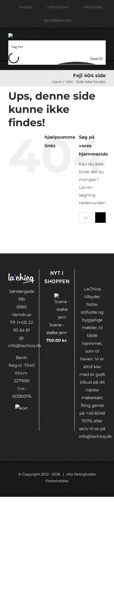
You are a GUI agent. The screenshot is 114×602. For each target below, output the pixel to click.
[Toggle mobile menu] (103, 39)
